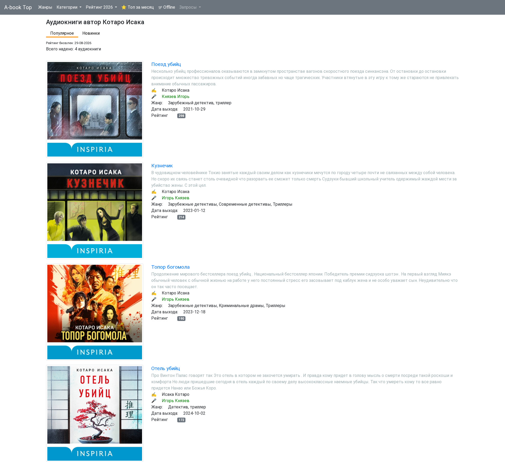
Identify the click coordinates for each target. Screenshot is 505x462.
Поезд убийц (166, 64)
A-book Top (18, 7)
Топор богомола (170, 267)
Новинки (91, 33)
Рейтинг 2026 (100, 7)
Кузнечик (162, 166)
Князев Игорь (175, 96)
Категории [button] (67, 7)
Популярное (62, 33)
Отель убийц (165, 368)
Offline (168, 7)
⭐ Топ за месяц (137, 7)
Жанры (45, 7)
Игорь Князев (175, 197)
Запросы (188, 7)
